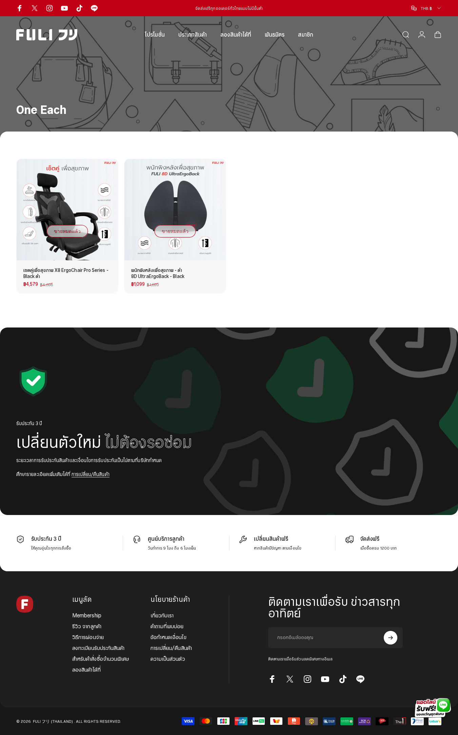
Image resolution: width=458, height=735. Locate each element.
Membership (86, 615)
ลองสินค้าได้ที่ (86, 669)
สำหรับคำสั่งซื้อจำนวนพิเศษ (100, 658)
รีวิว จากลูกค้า (86, 626)
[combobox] (426, 8)
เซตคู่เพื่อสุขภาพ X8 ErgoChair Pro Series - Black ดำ (65, 273)
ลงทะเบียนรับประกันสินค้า (98, 647)
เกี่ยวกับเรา (162, 615)
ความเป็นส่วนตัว (168, 658)
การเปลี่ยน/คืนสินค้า (90, 474)
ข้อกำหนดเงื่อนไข (168, 637)
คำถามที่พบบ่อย (167, 626)
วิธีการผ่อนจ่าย (88, 637)
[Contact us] (431, 708)
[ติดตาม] (390, 637)
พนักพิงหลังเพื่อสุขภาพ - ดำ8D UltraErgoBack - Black (157, 273)
